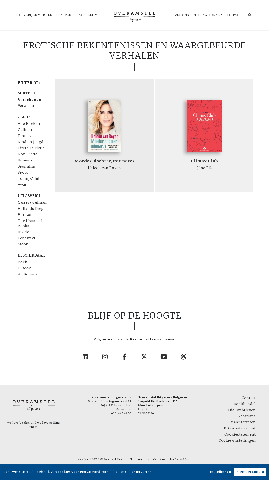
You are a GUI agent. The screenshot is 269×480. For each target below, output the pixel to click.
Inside (23, 232)
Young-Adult (29, 178)
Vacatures (247, 416)
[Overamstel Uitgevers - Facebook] (125, 357)
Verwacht (26, 106)
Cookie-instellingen (237, 440)
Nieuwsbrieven (242, 410)
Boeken (50, 15)
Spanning (26, 166)
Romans (25, 160)
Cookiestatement (240, 434)
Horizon (25, 215)
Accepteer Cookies (250, 472)
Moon (23, 244)
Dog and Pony (183, 459)
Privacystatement (240, 428)
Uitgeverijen (25, 15)
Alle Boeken (29, 123)
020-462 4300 (121, 413)
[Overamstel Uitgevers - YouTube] (164, 357)
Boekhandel (245, 404)
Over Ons (180, 15)
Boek (22, 262)
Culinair (25, 130)
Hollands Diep (31, 208)
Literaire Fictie (31, 148)
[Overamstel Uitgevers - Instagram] (105, 357)
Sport (23, 172)
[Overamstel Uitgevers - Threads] (184, 357)
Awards (24, 184)
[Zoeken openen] (249, 15)
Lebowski (26, 238)
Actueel (86, 15)
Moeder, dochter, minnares (105, 161)
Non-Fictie (27, 154)
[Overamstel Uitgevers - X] (144, 357)
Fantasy (25, 136)
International (206, 15)
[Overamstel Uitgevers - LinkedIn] (85, 357)
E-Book (24, 268)
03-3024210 (146, 413)
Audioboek (28, 274)
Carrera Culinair (32, 202)
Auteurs (67, 15)
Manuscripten (243, 422)
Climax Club (204, 161)
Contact (233, 15)
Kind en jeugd (31, 142)
